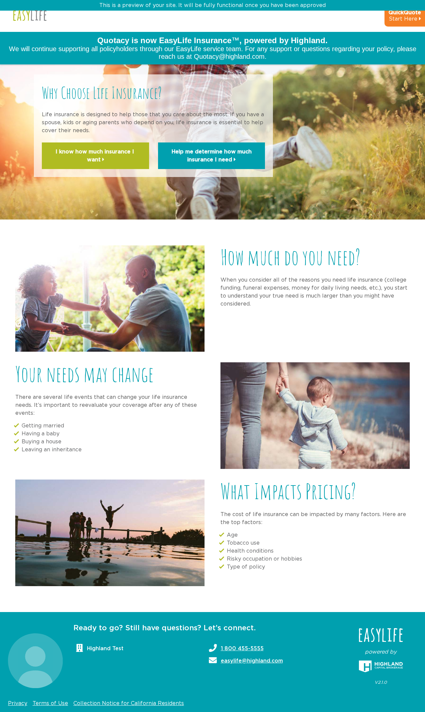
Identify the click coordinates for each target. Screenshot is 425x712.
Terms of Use (50, 703)
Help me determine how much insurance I (212, 155)
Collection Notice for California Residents (128, 703)
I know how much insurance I (95, 155)
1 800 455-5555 (242, 648)
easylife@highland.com (252, 661)
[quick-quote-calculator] (396, 18)
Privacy (17, 703)
